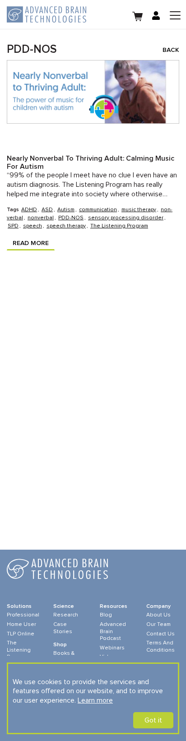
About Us (158, 615)
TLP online (20, 634)
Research (65, 615)
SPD (13, 226)
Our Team (158, 624)
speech (32, 226)
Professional (23, 615)
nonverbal (41, 218)
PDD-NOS (71, 218)
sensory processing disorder (125, 218)
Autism (65, 210)
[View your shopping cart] (137, 15)
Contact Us (160, 634)
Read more (31, 243)
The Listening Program (119, 226)
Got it (153, 720)
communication (98, 210)
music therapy (138, 210)
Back (171, 50)
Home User (21, 624)
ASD (47, 210)
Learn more (95, 700)
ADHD (29, 210)
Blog (106, 615)
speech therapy (66, 226)
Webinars (112, 648)
